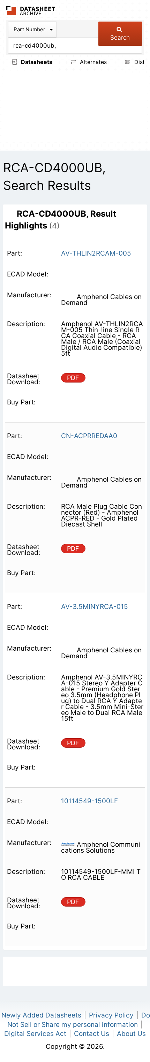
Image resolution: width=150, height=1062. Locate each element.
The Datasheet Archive (30, 10)
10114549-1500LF (89, 801)
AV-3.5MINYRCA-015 (94, 607)
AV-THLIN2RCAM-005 (96, 253)
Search (120, 37)
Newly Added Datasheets (41, 1015)
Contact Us (91, 1034)
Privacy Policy (111, 1015)
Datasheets (36, 61)
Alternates (92, 61)
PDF (73, 377)
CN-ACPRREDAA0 (89, 436)
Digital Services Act (35, 1034)
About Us (131, 1034)
